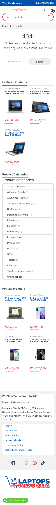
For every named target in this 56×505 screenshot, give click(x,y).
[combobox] (24, 17)
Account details (13, 440)
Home (5, 26)
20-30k (8, 88)
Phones (11, 243)
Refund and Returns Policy (18, 450)
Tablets (11, 259)
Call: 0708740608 (44, 3)
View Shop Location (11, 3)
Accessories (13, 186)
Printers (11, 248)
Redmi (40, 295)
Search (49, 17)
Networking (13, 231)
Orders (8, 425)
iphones (11, 220)
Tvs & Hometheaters (17, 271)
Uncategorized (14, 276)
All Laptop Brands (16, 192)
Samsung (42, 336)
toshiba (11, 265)
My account (11, 430)
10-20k (7, 295)
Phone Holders (14, 237)
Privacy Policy (12, 435)
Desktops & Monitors (17, 214)
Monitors (11, 226)
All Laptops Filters (16, 197)
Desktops (12, 209)
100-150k (34, 88)
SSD (9, 254)
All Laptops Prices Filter (18, 203)
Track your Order (14, 445)
